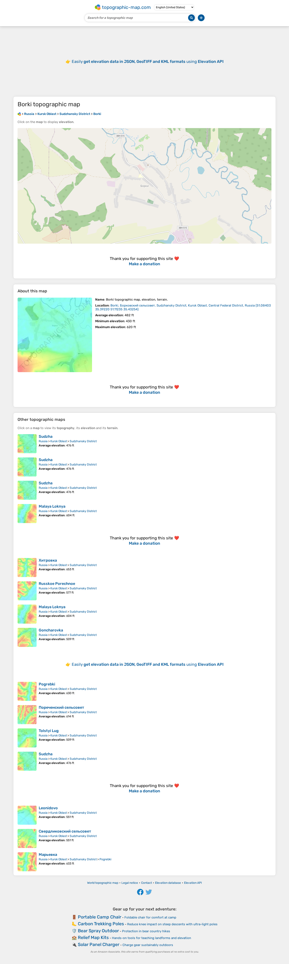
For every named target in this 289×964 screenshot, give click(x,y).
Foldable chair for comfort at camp (150, 917)
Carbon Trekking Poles (101, 923)
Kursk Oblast (58, 441)
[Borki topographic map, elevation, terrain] (55, 335)
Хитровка (48, 560)
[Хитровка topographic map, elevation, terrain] (27, 567)
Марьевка (48, 854)
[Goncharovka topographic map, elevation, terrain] (27, 637)
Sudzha (45, 436)
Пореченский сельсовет (61, 707)
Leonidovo (48, 808)
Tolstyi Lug (49, 730)
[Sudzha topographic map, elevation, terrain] (27, 443)
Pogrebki (47, 684)
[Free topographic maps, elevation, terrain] (19, 114)
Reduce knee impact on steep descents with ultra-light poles (172, 924)
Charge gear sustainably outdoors (147, 945)
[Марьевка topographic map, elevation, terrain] (27, 861)
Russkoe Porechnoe (57, 583)
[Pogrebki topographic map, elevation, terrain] (27, 691)
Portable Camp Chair (99, 917)
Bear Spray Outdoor (98, 930)
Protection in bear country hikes (146, 931)
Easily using (148, 61)
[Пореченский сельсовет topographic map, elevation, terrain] (27, 714)
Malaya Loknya (52, 506)
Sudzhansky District (83, 441)
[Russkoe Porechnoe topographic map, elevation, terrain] (27, 590)
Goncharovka (51, 630)
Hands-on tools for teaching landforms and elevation (151, 938)
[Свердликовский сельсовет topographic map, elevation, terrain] (27, 838)
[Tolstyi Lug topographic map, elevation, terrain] (27, 737)
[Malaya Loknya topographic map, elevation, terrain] (27, 513)
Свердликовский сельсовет (65, 831)
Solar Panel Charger (98, 944)
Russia (43, 441)
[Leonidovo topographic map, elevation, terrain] (27, 815)
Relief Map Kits (93, 937)
